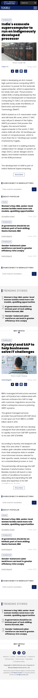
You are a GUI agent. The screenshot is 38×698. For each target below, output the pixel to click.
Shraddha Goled (8, 216)
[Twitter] (16, 71)
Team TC (5, 67)
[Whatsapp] (25, 71)
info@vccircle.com (22, 675)
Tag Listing (29, 659)
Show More (19, 174)
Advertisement (21, 656)
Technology (6, 20)
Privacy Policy (10, 659)
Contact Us (31, 656)
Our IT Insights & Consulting (9, 3)
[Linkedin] (21, 71)
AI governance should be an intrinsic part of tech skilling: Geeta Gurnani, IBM (16, 228)
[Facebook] (12, 71)
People (4, 202)
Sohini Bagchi (7, 236)
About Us (6, 656)
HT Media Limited (17, 673)
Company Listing (19, 661)
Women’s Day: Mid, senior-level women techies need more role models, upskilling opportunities (18, 209)
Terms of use (20, 659)
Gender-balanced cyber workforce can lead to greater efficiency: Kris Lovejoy (17, 248)
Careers (12, 656)
